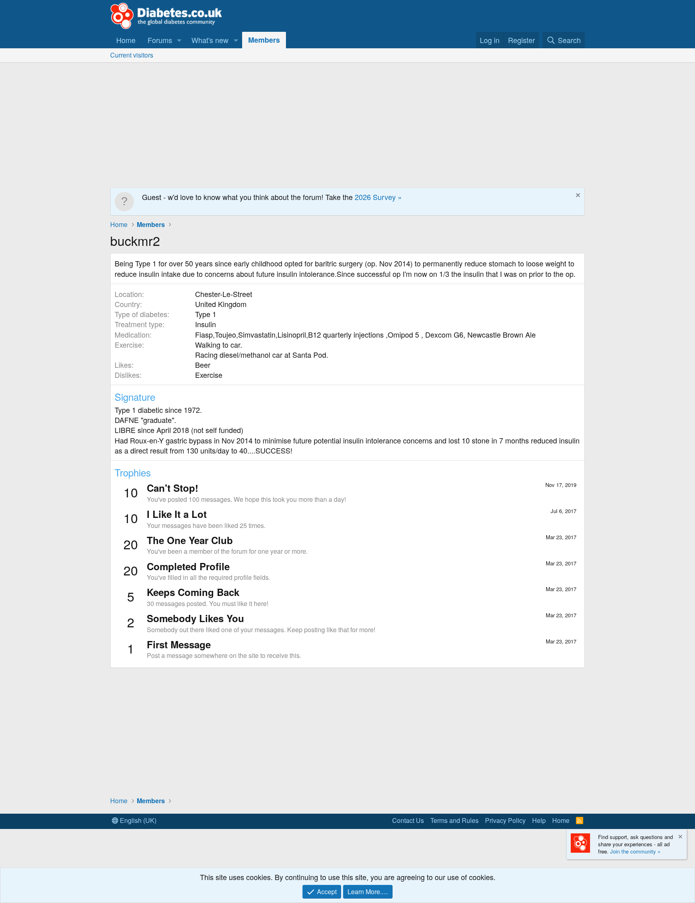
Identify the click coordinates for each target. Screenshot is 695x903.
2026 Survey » (378, 197)
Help (539, 820)
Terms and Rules (454, 820)
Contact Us (408, 820)
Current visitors (131, 55)
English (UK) (137, 820)
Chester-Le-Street (223, 294)
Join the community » (635, 851)
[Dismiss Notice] (577, 196)
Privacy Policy (505, 820)
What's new (209, 40)
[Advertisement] (347, 123)
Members (264, 40)
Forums (160, 40)
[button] (179, 40)
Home (126, 40)
